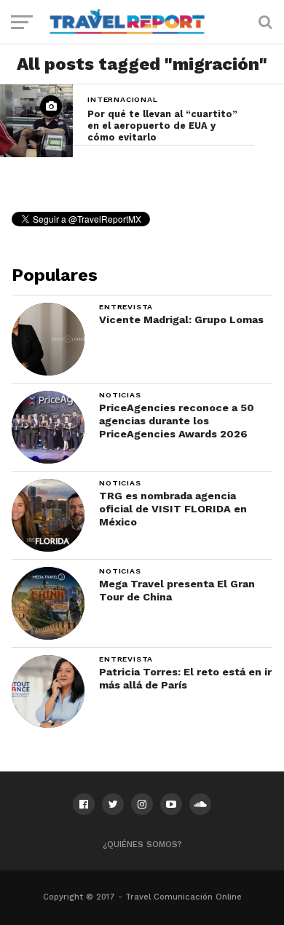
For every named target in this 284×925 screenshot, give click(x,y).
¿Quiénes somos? (142, 844)
